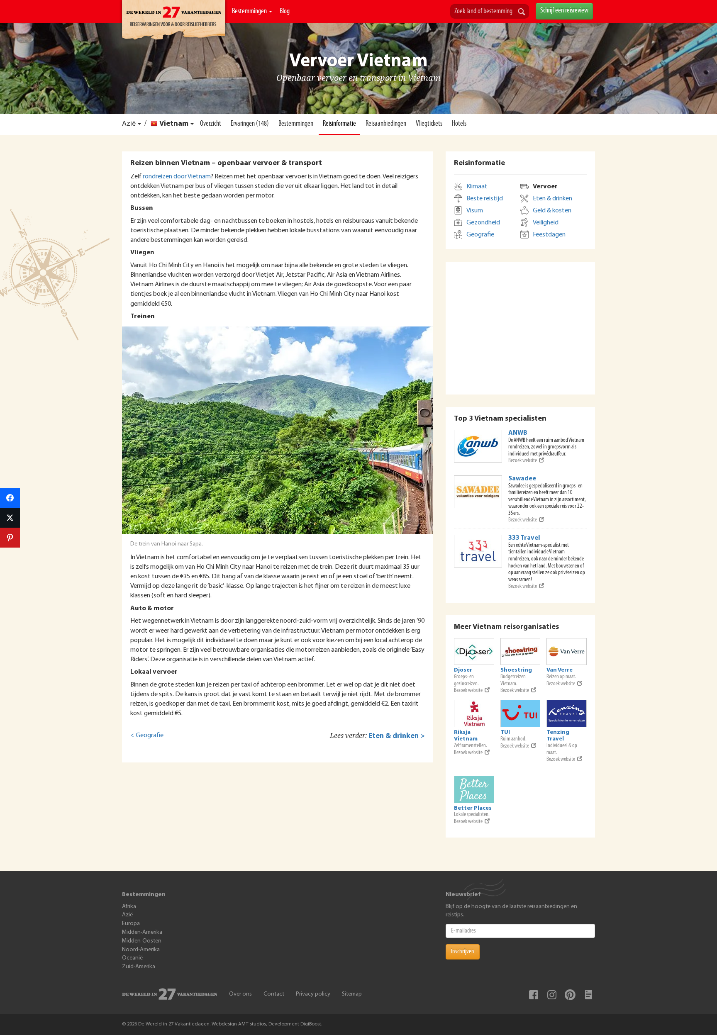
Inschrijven (462, 951)
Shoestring (516, 670)
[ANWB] (478, 446)
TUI (505, 732)
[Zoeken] (522, 12)
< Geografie (146, 735)
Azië (129, 124)
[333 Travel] (478, 551)
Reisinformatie (339, 124)
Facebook (533, 994)
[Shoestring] (520, 651)
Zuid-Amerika (138, 967)
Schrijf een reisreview (564, 11)
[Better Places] (474, 789)
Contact (273, 994)
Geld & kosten (552, 210)
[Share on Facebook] (10, 498)
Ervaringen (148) (250, 124)
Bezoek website (522, 461)
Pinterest (570, 994)
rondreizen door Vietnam (177, 176)
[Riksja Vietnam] (474, 713)
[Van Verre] (566, 651)
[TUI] (520, 713)
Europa (131, 924)
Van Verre (559, 670)
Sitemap (352, 994)
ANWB (517, 433)
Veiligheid (545, 222)
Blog (285, 11)
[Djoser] (474, 651)
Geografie (480, 234)
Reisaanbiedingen (386, 124)
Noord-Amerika (141, 950)
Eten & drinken (552, 198)
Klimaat (477, 186)
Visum (474, 210)
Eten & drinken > (396, 736)
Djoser (463, 670)
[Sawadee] (478, 491)
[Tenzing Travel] (566, 713)
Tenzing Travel (557, 735)
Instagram (551, 994)
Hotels (459, 124)
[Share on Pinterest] (10, 538)
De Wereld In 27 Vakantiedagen (173, 21)
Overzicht (210, 124)
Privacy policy (313, 994)
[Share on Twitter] (10, 518)
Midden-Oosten (141, 941)
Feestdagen (549, 234)
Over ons (240, 994)
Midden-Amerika (142, 932)
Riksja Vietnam (466, 735)
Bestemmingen (250, 11)
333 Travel (524, 538)
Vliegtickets (429, 124)
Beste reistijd (484, 198)
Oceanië (132, 958)
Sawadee (522, 478)
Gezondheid (483, 222)
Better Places (473, 808)
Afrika (129, 906)
